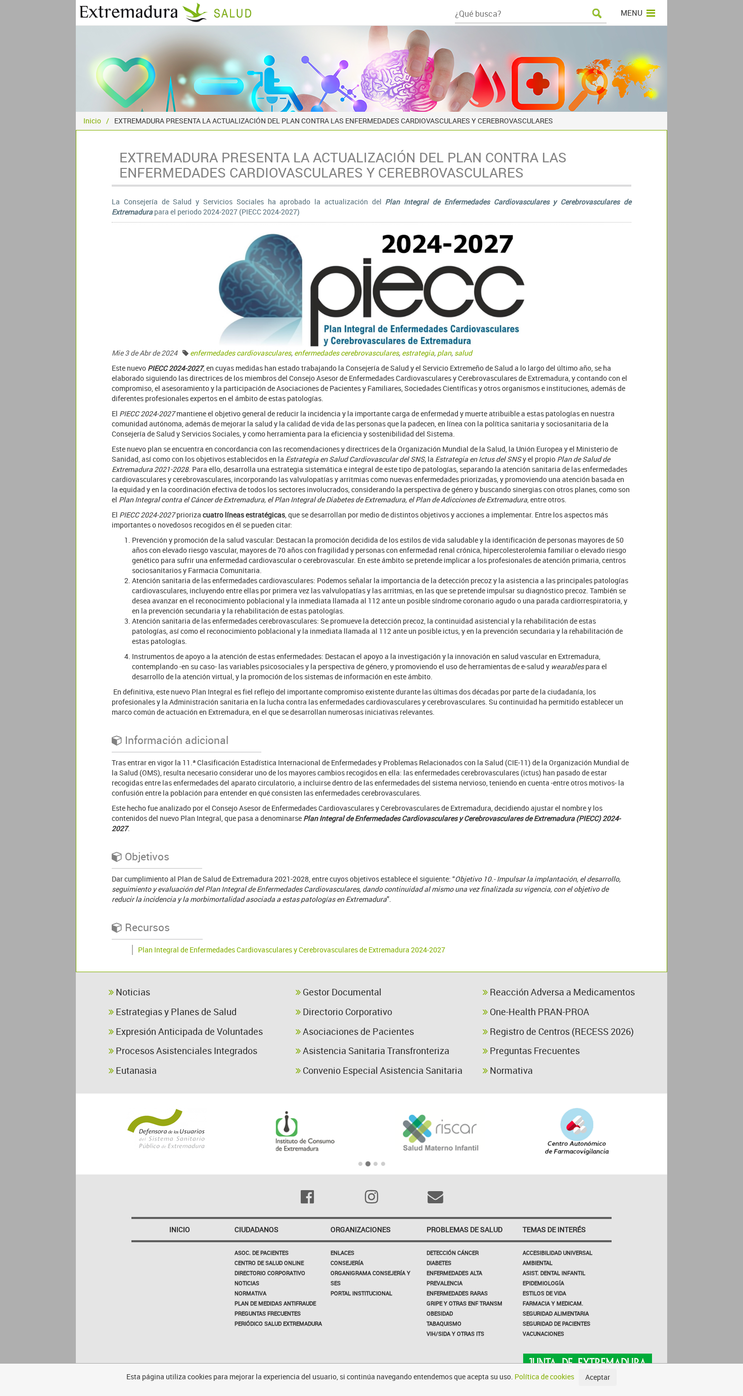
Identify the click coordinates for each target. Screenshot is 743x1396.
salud (463, 353)
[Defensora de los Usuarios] (166, 1129)
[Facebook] (307, 1197)
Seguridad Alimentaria (556, 1313)
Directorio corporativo (270, 1273)
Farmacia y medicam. (553, 1303)
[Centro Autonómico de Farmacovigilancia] (577, 1131)
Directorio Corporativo (346, 1012)
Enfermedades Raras (457, 1293)
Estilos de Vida (544, 1293)
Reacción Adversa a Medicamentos (561, 992)
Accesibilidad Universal (557, 1252)
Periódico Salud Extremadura (278, 1323)
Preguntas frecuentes (268, 1313)
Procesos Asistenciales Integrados (185, 1050)
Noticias (132, 992)
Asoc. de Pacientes (262, 1252)
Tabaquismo (444, 1323)
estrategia (418, 353)
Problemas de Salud (464, 1229)
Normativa (510, 1070)
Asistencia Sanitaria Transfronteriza (375, 1050)
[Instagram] (372, 1197)
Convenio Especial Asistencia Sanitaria (381, 1070)
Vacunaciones (543, 1333)
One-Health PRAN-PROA (538, 1012)
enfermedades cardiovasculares (240, 353)
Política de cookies (544, 1376)
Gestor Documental (341, 992)
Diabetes (439, 1263)
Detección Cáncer (453, 1252)
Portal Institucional (361, 1293)
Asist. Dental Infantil (554, 1273)
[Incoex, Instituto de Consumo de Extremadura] (303, 1131)
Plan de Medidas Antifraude (275, 1303)
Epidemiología (543, 1283)
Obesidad (440, 1313)
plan (444, 353)
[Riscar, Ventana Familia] (440, 1131)
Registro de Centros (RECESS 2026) (561, 1031)
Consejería (347, 1263)
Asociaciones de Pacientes (357, 1031)
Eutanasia (135, 1070)
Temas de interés (554, 1229)
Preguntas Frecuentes (534, 1050)
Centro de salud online (269, 1263)
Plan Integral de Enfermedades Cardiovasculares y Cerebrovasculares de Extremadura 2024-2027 (291, 949)
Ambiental (537, 1263)
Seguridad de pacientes (556, 1323)
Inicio (92, 120)
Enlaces (342, 1252)
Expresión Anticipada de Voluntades (188, 1031)
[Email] (435, 1197)
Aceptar (597, 1377)
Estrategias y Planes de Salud (175, 1012)
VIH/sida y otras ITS (455, 1333)
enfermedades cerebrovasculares (346, 353)
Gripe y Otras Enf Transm (464, 1303)
